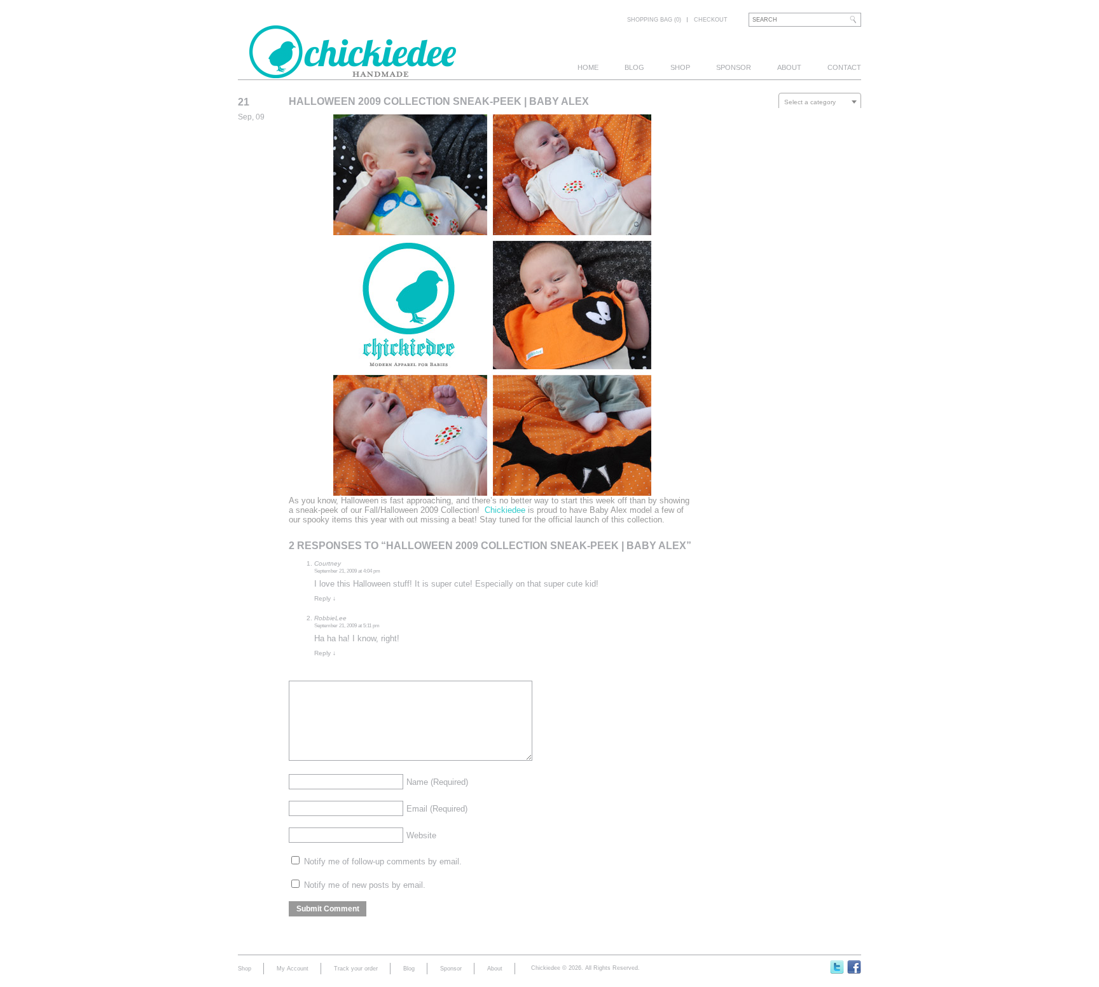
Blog (634, 67)
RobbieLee (330, 618)
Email (436, 808)
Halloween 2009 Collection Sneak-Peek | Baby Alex (439, 101)
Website (421, 835)
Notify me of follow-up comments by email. (383, 861)
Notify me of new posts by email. (364, 885)
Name (437, 782)
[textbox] (820, 102)
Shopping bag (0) (654, 20)
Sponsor (733, 67)
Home (587, 67)
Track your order (356, 968)
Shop (680, 67)
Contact (844, 67)
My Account (292, 968)
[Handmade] (352, 71)
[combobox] (819, 102)
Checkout (711, 20)
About (789, 67)
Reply (325, 598)
